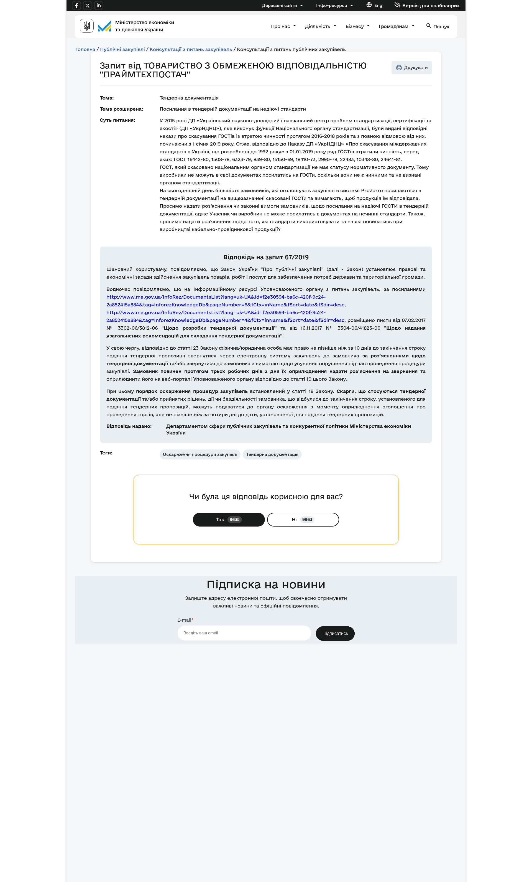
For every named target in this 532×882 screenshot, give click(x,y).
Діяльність (318, 26)
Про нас (281, 26)
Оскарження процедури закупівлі (200, 454)
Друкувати (416, 67)
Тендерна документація (272, 454)
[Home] (127, 26)
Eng (378, 5)
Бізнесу (355, 26)
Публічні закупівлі (122, 49)
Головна (85, 49)
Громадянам (394, 26)
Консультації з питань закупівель (191, 49)
